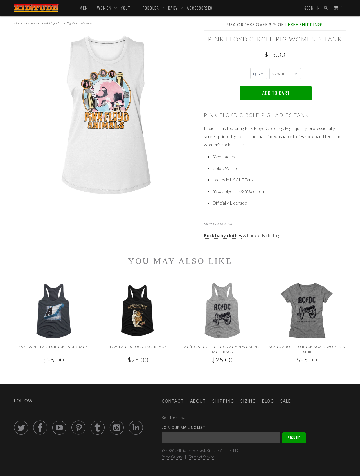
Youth (128, 8)
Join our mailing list (183, 427)
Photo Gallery (172, 457)
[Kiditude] (36, 7)
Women (105, 8)
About (198, 401)
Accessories (199, 8)
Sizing (248, 401)
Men (85, 8)
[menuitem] (311, 8)
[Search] (326, 8)
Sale (285, 401)
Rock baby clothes (223, 235)
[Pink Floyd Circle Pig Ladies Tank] (106, 115)
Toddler (152, 8)
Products (32, 23)
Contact (173, 401)
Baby (174, 8)
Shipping (223, 401)
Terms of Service (201, 457)
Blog (268, 401)
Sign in (312, 8)
